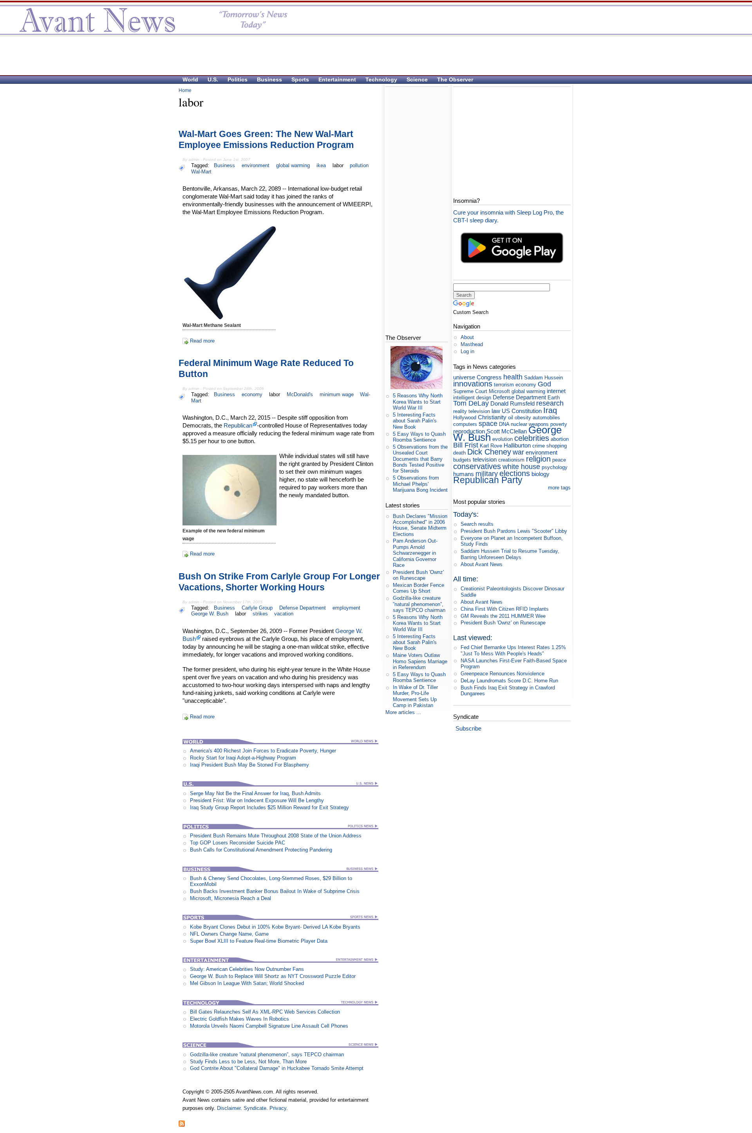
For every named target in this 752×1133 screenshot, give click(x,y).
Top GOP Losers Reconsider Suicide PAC (237, 843)
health (512, 377)
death (459, 453)
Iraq (550, 410)
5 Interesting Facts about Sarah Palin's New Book (415, 421)
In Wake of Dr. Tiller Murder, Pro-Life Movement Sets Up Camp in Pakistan (415, 696)
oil (510, 417)
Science (417, 79)
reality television (471, 411)
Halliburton (517, 445)
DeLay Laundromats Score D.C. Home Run (509, 681)
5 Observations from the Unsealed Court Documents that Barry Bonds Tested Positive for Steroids (420, 459)
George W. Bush (209, 614)
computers (465, 424)
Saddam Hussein (543, 378)
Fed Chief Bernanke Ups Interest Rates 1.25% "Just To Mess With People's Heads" (513, 650)
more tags (559, 488)
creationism (511, 460)
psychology (555, 467)
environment (255, 165)
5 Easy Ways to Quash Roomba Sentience (419, 437)
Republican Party (487, 480)
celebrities (531, 437)
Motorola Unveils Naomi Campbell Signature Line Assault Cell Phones (269, 1026)
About (467, 337)
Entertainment (337, 79)
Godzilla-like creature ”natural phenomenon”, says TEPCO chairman (267, 1054)
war (518, 452)
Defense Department (302, 608)
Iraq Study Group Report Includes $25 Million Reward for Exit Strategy (269, 807)
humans (463, 474)
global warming (293, 165)
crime (538, 446)
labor (338, 165)
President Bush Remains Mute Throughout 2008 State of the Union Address (276, 836)
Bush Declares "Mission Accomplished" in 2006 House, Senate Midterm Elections (420, 525)
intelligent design (472, 398)
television (485, 459)
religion (538, 458)
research (550, 403)
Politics (238, 79)
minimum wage (337, 394)
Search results (477, 524)
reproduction (469, 431)
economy (252, 394)
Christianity (492, 417)
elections (514, 473)
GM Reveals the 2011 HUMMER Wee (503, 616)
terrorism (504, 385)
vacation (283, 614)
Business (269, 79)
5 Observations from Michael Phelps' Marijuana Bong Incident (420, 484)
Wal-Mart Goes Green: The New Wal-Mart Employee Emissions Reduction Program (266, 139)
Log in (467, 351)
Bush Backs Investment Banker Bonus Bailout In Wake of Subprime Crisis (275, 891)
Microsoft (499, 391)
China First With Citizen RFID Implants (505, 609)
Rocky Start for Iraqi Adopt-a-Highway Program (243, 758)
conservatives (477, 466)
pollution (359, 165)
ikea (321, 165)
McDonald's (300, 394)
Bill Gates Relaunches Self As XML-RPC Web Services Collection (265, 1012)
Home (185, 90)
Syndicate (255, 1108)
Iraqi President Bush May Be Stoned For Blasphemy (249, 765)
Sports (300, 79)
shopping (556, 446)
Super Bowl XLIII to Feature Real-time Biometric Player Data (258, 941)
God (544, 384)
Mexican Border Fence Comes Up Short (418, 588)
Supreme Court (470, 391)
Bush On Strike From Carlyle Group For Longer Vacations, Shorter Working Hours (279, 581)
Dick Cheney (489, 451)
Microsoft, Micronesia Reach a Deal (230, 898)
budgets (462, 460)
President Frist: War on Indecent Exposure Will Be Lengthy (257, 800)
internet (556, 391)
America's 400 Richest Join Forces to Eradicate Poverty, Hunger (263, 751)
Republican (238, 425)
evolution (502, 439)
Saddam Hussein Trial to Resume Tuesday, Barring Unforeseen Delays (510, 554)
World (190, 79)
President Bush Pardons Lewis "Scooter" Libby (514, 531)
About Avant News (482, 564)
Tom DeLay (471, 403)
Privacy (277, 1108)
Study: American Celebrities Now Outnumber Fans (247, 969)
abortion (560, 439)
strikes (260, 614)
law (496, 411)
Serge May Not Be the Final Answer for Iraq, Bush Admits (255, 793)
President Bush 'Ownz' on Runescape (418, 575)
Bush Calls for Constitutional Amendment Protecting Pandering (261, 850)
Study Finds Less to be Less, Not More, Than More (248, 1061)
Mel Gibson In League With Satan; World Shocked (247, 983)
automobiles (546, 417)
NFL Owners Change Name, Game (229, 934)
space (488, 424)
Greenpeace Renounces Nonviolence (502, 674)
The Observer (455, 79)
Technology (381, 79)
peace (559, 460)
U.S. (213, 79)
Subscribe (468, 728)
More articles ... (403, 712)
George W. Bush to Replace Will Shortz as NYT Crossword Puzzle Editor (273, 976)
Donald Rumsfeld (512, 403)
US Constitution (522, 411)
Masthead (472, 344)
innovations (472, 383)
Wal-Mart (201, 172)
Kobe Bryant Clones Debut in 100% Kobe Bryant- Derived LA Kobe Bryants (275, 927)
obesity (523, 417)
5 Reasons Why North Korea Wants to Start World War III (418, 402)
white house (521, 467)
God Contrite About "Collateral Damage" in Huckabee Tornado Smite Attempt (276, 1068)
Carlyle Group (257, 608)
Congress (489, 377)
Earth (554, 398)
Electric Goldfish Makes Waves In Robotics (239, 1019)
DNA (504, 424)
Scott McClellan (506, 431)
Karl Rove (491, 446)
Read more (202, 341)
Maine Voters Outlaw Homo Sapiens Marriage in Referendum (420, 661)
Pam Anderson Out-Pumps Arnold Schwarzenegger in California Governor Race (415, 553)
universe (464, 377)
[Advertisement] (372, 55)
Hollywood (464, 417)
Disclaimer (228, 1108)
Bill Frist (465, 445)
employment (346, 608)
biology (540, 474)
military (486, 474)
